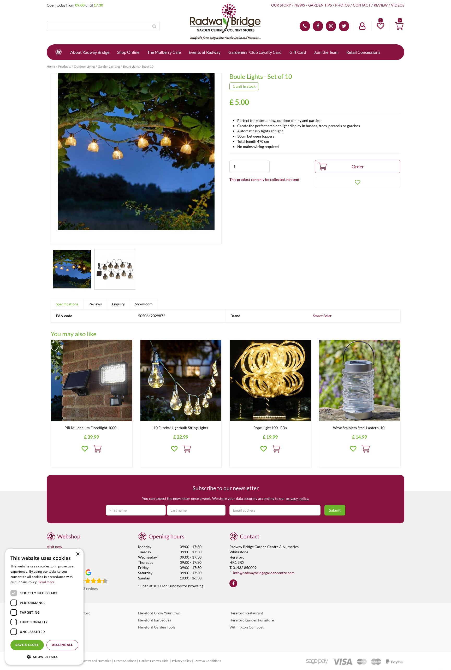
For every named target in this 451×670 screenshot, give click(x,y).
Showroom (144, 304)
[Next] (216, 158)
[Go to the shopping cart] (399, 26)
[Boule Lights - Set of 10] (136, 158)
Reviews (95, 304)
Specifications (67, 304)
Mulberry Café (58, 627)
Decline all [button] (62, 645)
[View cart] (399, 26)
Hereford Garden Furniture (251, 620)
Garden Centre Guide (154, 661)
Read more (46, 582)
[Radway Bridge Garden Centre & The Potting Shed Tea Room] (225, 22)
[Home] (58, 52)
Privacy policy (181, 661)
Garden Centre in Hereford (69, 613)
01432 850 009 (305, 26)
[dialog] (44, 607)
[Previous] (56, 158)
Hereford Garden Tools (156, 627)
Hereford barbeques (154, 620)
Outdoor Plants (59, 634)
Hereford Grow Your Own (159, 613)
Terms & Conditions (207, 661)
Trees (51, 641)
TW (344, 26)
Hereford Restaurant (246, 613)
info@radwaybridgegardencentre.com (264, 573)
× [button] (78, 554)
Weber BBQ (56, 620)
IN (331, 26)
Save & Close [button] (27, 645)
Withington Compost (246, 627)
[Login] (362, 26)
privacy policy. (297, 498)
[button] (44, 657)
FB (318, 26)
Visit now (54, 546)
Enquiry (118, 304)
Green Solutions (125, 661)
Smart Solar (322, 315)
